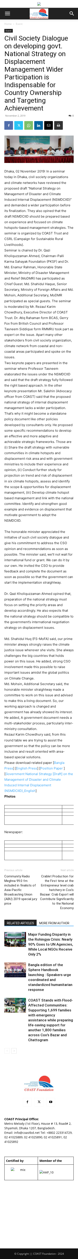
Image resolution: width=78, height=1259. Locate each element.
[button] (7, 13)
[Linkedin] (38, 125)
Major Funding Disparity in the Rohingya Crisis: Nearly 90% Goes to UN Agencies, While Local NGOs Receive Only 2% (50, 944)
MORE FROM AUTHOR (54, 923)
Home (8, 24)
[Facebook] (8, 125)
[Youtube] (50, 1102)
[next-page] (14, 1051)
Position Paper (51, 768)
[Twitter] (18, 125)
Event (19, 24)
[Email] (48, 125)
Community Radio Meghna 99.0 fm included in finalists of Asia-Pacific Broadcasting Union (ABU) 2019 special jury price (20, 889)
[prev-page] (7, 1051)
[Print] (58, 125)
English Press (26, 768)
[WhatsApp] (28, 125)
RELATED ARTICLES (20, 923)
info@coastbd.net (27, 1133)
